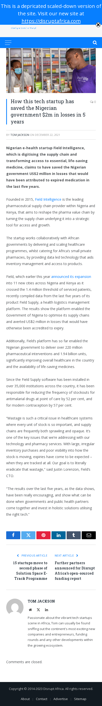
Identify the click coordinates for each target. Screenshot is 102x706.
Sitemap (80, 699)
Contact (41, 699)
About (25, 699)
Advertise (60, 699)
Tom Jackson (19, 135)
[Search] (94, 42)
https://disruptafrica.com (51, 21)
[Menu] (8, 42)
